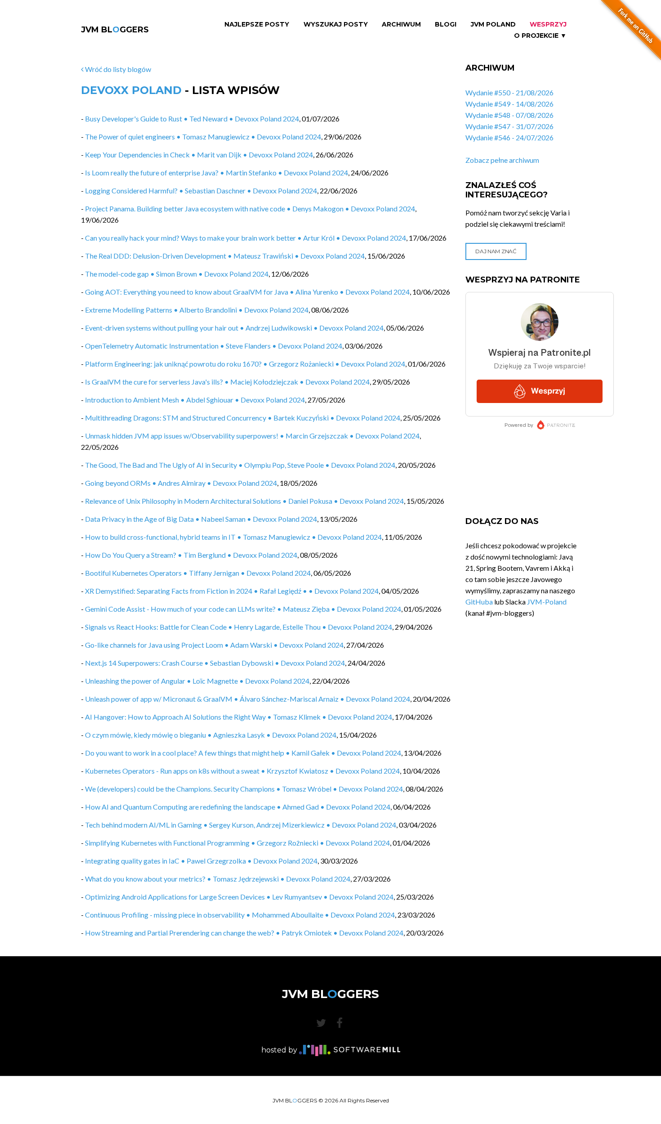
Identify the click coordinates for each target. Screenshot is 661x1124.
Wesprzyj (548, 24)
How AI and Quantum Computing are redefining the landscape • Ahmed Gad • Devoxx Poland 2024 (237, 806)
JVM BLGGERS (115, 30)
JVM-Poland (547, 601)
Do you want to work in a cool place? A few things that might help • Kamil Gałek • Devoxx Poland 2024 (243, 752)
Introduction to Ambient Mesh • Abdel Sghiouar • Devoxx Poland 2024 (195, 399)
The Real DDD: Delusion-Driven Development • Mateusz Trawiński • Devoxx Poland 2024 (225, 255)
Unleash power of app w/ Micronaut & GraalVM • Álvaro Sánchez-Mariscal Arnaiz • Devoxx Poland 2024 (247, 698)
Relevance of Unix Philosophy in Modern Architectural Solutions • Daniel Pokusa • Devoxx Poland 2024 (244, 501)
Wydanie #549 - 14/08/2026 (509, 103)
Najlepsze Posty (256, 24)
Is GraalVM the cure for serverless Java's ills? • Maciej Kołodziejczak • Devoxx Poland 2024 (227, 381)
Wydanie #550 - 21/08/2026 (509, 92)
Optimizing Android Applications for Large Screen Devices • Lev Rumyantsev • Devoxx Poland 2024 (239, 896)
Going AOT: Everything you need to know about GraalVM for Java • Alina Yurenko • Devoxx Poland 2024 (247, 291)
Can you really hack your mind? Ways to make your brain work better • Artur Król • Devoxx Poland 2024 (245, 237)
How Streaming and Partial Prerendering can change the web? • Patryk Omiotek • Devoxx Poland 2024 (244, 932)
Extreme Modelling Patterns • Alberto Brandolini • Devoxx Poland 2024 (196, 309)
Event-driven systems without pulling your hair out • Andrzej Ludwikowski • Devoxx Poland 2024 (234, 327)
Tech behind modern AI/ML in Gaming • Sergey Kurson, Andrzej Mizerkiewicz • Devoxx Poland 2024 (240, 824)
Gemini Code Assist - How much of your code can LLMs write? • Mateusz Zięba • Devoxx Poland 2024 (243, 609)
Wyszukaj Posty (336, 24)
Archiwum (401, 24)
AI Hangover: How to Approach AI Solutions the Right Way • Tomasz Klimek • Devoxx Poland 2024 (238, 716)
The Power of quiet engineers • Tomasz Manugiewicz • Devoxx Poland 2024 (203, 136)
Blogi (445, 24)
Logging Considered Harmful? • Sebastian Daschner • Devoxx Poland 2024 (201, 190)
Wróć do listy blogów (117, 69)
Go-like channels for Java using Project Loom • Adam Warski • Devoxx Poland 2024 (214, 644)
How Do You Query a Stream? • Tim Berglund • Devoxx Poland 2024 (191, 555)
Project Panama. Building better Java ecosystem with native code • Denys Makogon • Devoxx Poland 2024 (250, 208)
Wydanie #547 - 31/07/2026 (509, 126)
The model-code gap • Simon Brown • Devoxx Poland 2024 (176, 273)
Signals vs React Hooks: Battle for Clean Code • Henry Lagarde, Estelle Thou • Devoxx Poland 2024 (238, 626)
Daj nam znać (495, 251)
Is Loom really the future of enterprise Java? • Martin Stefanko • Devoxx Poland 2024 (216, 172)
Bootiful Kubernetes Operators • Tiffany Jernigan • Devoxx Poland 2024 (198, 573)
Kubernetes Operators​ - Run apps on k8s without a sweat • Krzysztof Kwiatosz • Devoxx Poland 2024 (242, 770)
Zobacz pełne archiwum (502, 160)
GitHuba (479, 601)
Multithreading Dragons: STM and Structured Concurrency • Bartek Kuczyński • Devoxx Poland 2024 (242, 417)
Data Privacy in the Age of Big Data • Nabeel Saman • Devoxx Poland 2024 (201, 519)
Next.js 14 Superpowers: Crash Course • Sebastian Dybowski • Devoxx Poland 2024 (215, 662)
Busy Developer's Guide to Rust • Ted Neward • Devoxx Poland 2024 (192, 118)
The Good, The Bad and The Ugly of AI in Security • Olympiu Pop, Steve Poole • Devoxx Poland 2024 (240, 465)
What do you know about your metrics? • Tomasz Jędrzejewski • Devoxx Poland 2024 (217, 878)
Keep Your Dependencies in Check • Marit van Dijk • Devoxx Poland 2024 (199, 154)
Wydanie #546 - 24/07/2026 (509, 137)
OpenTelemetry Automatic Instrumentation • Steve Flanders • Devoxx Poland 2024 (213, 345)
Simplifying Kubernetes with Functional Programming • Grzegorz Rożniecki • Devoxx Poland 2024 (237, 842)
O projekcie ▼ (540, 36)
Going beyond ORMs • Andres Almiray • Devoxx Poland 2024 (181, 483)
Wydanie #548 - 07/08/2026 (509, 115)
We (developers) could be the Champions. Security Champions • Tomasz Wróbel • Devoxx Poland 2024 (244, 788)
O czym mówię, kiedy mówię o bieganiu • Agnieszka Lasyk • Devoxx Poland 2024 (210, 734)
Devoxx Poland (131, 90)
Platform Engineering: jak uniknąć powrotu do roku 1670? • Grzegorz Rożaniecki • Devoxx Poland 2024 (245, 363)
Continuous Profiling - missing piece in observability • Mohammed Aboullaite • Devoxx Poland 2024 (240, 914)
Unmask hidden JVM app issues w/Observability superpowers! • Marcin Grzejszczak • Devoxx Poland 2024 (252, 435)
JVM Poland (493, 24)
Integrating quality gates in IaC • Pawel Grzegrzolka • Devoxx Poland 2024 (201, 860)
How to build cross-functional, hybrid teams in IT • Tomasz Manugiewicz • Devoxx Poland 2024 (233, 537)
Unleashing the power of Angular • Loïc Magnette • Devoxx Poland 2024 (197, 680)
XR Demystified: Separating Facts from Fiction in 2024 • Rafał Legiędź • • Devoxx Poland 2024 (232, 591)
